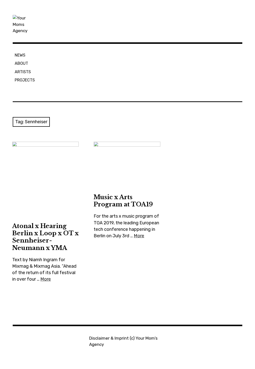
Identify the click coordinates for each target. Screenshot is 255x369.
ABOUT (21, 63)
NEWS (20, 55)
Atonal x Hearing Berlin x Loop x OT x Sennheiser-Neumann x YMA (45, 236)
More (45, 279)
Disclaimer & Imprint (109, 338)
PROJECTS (25, 80)
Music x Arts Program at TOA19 (123, 200)
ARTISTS (23, 71)
